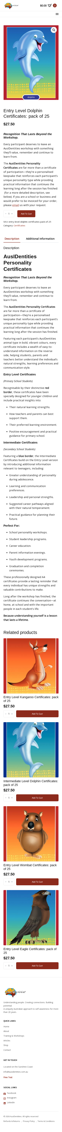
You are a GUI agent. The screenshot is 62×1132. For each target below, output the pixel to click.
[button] (54, 30)
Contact (7, 1050)
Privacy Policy (29, 1121)
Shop (5, 1045)
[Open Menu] (57, 14)
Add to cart (26, 214)
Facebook (11, 1093)
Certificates (19, 225)
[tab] (11, 239)
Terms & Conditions (46, 1121)
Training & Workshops (13, 1035)
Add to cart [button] (37, 714)
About (6, 1031)
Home (6, 1026)
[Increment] (12, 213)
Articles (6, 1040)
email (15, 205)
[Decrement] (5, 213)
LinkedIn (11, 1102)
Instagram (11, 1097)
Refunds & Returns (11, 1121)
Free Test (7, 1077)
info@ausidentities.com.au (15, 1071)
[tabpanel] (31, 434)
